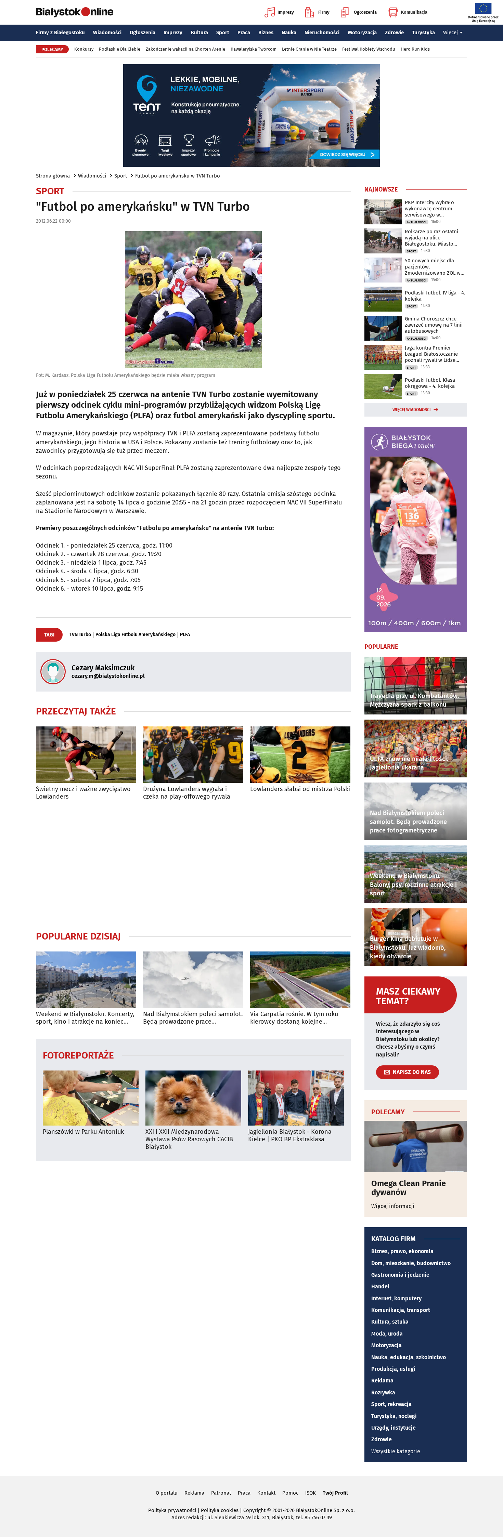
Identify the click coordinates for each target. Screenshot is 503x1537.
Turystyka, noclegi (394, 1416)
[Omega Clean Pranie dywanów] (415, 1146)
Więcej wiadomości (411, 409)
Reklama (382, 1380)
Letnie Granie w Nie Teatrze (309, 49)
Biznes (265, 32)
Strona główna (53, 176)
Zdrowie (394, 32)
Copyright (254, 1510)
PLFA (185, 634)
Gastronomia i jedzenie (400, 1275)
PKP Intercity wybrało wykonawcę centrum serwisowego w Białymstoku (429, 208)
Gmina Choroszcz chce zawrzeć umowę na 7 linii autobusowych (434, 325)
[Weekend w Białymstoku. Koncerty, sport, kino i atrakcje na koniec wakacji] (86, 979)
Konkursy (83, 49)
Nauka (289, 32)
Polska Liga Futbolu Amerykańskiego (135, 634)
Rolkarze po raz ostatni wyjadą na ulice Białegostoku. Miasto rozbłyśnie (431, 237)
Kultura (199, 32)
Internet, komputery (396, 1298)
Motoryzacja (362, 32)
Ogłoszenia (365, 12)
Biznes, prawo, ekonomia (402, 1251)
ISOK (310, 1493)
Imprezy (286, 12)
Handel (380, 1286)
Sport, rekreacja (391, 1404)
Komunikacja (414, 12)
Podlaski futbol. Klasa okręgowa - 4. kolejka (430, 383)
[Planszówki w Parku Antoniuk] (91, 1098)
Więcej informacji (392, 1206)
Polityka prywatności (172, 1510)
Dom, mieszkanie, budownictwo (411, 1263)
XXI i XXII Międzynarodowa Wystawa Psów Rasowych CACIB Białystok (189, 1139)
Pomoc (290, 1493)
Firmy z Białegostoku (60, 32)
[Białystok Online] (74, 12)
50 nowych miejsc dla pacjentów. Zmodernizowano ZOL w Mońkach (433, 267)
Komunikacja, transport (400, 1310)
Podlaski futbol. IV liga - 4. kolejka (435, 296)
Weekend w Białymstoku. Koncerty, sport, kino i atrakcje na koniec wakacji (85, 1018)
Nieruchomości (322, 32)
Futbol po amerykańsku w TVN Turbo (177, 176)
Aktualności (416, 222)
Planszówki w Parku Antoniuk (83, 1131)
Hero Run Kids (415, 49)
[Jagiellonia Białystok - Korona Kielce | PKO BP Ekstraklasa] (296, 1098)
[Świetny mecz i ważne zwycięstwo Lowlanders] (86, 754)
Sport (222, 32)
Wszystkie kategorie (395, 1451)
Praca (243, 32)
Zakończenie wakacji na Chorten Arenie (185, 49)
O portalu (167, 1493)
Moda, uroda (387, 1333)
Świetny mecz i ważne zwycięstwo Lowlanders (83, 793)
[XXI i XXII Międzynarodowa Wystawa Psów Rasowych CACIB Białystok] (193, 1098)
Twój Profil (335, 1493)
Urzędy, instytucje (393, 1427)
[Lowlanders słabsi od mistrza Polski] (300, 754)
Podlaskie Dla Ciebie (119, 49)
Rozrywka (383, 1392)
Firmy (324, 12)
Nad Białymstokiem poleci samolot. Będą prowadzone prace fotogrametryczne (193, 1018)
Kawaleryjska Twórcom (253, 49)
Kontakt (266, 1493)
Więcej (450, 32)
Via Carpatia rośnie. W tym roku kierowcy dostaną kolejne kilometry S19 (294, 1018)
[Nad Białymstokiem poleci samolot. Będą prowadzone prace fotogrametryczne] (193, 979)
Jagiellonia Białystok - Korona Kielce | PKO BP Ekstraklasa (290, 1135)
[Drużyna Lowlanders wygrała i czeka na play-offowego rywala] (193, 754)
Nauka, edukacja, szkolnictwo (408, 1357)
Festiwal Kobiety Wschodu (368, 49)
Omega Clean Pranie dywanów (408, 1188)
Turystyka (423, 32)
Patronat (221, 1493)
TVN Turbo (80, 634)
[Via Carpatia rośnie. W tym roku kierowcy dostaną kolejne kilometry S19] (300, 979)
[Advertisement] (193, 865)
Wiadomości (107, 32)
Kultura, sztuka (390, 1321)
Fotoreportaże (78, 1055)
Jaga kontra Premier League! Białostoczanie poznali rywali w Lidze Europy (431, 354)
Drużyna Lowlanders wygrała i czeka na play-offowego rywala (186, 793)
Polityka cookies (219, 1510)
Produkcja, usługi (393, 1369)
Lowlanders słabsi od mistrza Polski (300, 789)
